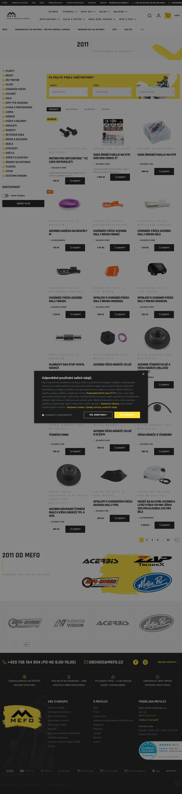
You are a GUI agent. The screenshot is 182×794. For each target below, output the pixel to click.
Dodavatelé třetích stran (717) (100, 393)
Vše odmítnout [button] (98, 415)
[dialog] (91, 397)
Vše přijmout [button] (127, 415)
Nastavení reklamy (110, 403)
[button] (57, 415)
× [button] (143, 374)
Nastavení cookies (76, 407)
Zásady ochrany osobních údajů (101, 407)
